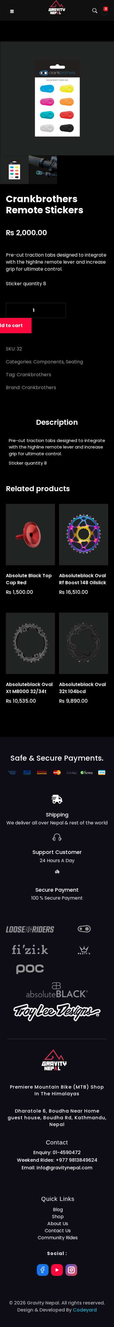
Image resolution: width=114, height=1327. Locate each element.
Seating (74, 361)
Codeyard (85, 1310)
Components (48, 361)
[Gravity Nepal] (74, 1060)
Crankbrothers (34, 374)
